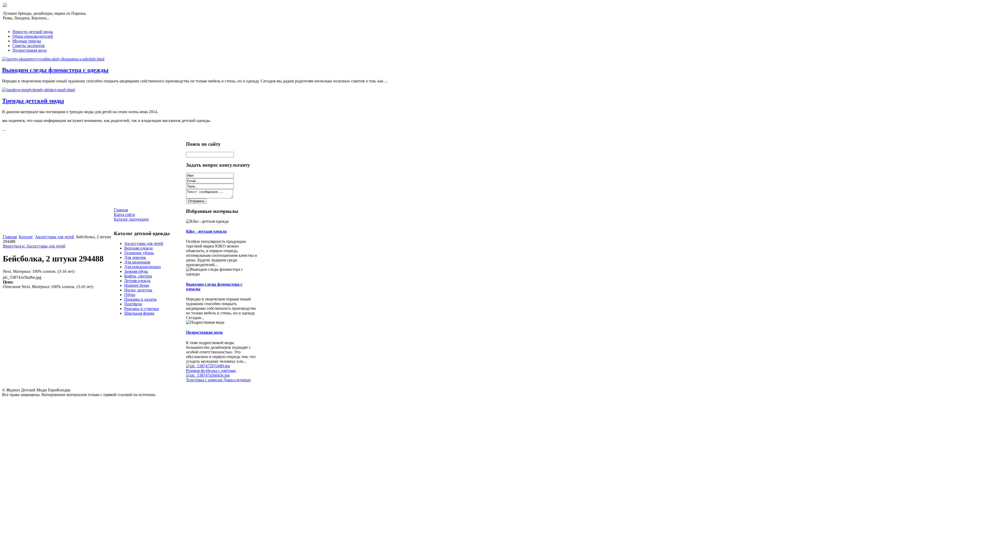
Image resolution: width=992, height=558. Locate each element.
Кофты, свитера (138, 276)
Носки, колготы (138, 290)
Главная (10, 237)
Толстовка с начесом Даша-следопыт (218, 380)
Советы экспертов (28, 45)
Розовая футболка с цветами (211, 370)
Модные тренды (26, 41)
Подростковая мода (29, 50)
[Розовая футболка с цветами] (208, 366)
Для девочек (135, 257)
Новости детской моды (32, 31)
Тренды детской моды (33, 100)
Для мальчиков (137, 262)
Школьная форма (139, 313)
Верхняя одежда (138, 248)
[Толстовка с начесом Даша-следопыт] (208, 375)
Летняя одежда (137, 280)
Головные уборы (139, 253)
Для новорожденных (142, 267)
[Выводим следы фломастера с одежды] (53, 59)
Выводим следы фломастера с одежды (55, 70)
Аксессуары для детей (54, 237)
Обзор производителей (32, 36)
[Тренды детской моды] (38, 90)
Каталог (26, 237)
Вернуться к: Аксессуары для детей (34, 246)
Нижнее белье (136, 285)
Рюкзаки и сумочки (141, 308)
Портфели (133, 304)
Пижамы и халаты (140, 299)
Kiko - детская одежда (206, 231)
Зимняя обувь (136, 271)
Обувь (129, 294)
